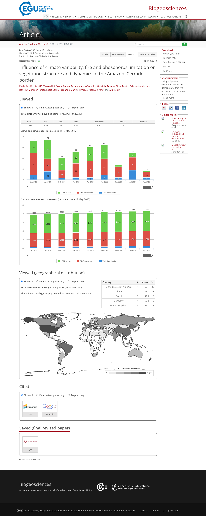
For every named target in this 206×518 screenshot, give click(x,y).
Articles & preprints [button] (62, 16)
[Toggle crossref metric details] (30, 406)
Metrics (132, 54)
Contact (144, 510)
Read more (168, 97)
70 (30, 449)
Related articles (147, 54)
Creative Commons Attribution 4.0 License (114, 510)
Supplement (169, 62)
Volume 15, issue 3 (39, 44)
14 (30, 414)
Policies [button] (99, 16)
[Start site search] (184, 44)
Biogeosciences (167, 8)
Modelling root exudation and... (178, 147)
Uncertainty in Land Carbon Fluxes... (178, 120)
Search (50, 414)
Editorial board (136, 16)
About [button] (152, 16)
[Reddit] (171, 107)
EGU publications (171, 16)
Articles (23, 44)
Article (105, 54)
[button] (135, 44)
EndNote (167, 71)
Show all (28, 107)
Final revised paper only (51, 107)
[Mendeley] (164, 107)
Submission (85, 16)
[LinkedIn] (184, 107)
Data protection (171, 510)
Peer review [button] (115, 16)
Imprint (155, 510)
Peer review (118, 54)
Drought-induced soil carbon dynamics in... (178, 135)
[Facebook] (177, 107)
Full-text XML (169, 57)
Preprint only (77, 107)
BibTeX (166, 66)
